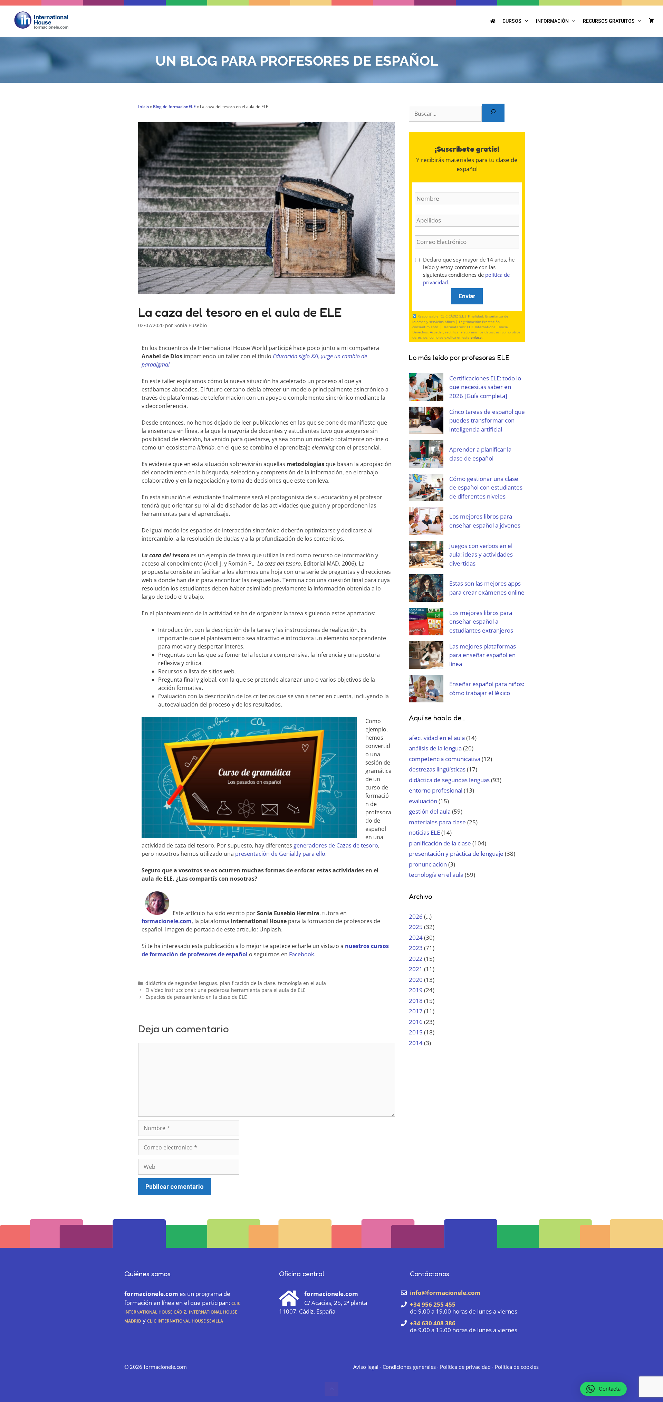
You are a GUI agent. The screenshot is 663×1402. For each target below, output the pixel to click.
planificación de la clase (247, 983)
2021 (416, 969)
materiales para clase (437, 822)
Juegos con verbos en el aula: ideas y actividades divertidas (481, 554)
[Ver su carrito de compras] (651, 21)
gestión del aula (430, 811)
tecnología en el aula (302, 983)
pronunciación (428, 864)
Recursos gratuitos (609, 21)
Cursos (511, 21)
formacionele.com (165, 1366)
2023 (416, 948)
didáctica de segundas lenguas (181, 983)
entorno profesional (435, 790)
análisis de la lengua (435, 748)
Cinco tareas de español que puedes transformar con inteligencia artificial (487, 420)
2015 (416, 1032)
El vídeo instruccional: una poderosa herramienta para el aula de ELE (225, 990)
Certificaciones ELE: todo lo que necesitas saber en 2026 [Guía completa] (485, 387)
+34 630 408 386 (432, 1323)
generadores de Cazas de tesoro (336, 845)
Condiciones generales (409, 1366)
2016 (416, 1022)
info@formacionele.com (445, 1293)
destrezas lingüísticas (437, 769)
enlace (476, 337)
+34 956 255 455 (432, 1304)
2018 (416, 1001)
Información (552, 21)
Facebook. (302, 954)
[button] (331, 1389)
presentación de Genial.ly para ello (280, 854)
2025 (416, 927)
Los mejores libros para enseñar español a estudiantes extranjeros (481, 621)
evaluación (423, 801)
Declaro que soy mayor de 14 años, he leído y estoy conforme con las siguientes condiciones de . (469, 271)
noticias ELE (424, 832)
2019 (416, 990)
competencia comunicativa (444, 759)
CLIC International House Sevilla (185, 1320)
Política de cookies (517, 1366)
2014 (416, 1043)
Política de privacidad (465, 1366)
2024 (416, 937)
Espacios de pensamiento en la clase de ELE (196, 997)
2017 (416, 1011)
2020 (416, 980)
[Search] (493, 113)
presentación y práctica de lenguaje (456, 854)
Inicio (143, 107)
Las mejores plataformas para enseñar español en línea (482, 655)
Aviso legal (365, 1366)
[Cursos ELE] (493, 21)
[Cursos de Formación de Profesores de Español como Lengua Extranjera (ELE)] (41, 19)
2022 (416, 959)
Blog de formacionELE (174, 107)
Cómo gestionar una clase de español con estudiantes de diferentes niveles (485, 487)
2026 (416, 916)
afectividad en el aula (437, 738)
